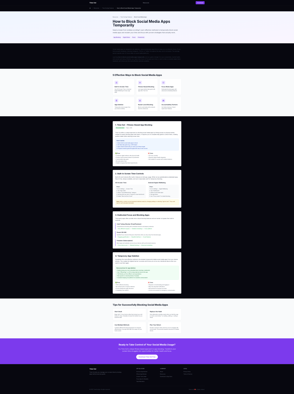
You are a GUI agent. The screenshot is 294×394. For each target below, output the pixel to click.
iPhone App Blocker (141, 374)
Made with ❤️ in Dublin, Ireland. (197, 389)
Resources (146, 3)
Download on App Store (166, 376)
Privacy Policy (187, 371)
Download (200, 3)
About (161, 371)
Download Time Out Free (147, 357)
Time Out (92, 369)
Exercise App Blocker (141, 371)
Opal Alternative (140, 381)
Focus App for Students (142, 379)
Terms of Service (188, 374)
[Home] (90, 8)
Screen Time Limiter (141, 376)
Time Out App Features (108, 8)
